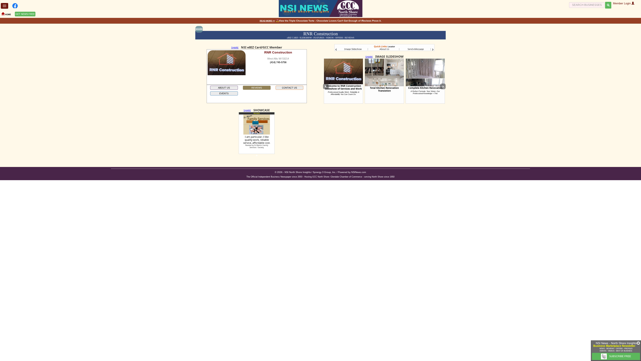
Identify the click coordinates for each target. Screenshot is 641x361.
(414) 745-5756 (278, 62)
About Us (384, 49)
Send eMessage (416, 49)
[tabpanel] (256, 133)
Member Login (622, 3)
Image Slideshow (353, 49)
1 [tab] (256, 156)
